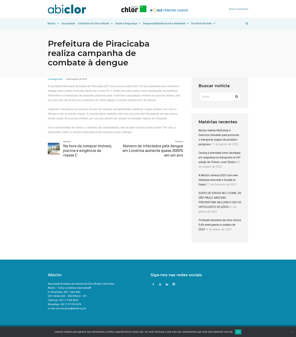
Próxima (179, 141)
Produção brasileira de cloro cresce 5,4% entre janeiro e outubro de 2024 (220, 225)
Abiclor (51, 23)
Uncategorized (55, 79)
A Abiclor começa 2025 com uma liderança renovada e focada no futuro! (218, 180)
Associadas (68, 23)
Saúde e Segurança (126, 23)
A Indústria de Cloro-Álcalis (93, 23)
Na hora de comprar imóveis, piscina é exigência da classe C (87, 150)
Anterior (67, 141)
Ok (238, 331)
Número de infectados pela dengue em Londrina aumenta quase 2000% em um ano (153, 150)
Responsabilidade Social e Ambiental (164, 23)
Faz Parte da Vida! (201, 23)
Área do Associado (238, 9)
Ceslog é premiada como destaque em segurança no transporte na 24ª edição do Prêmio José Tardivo (220, 157)
